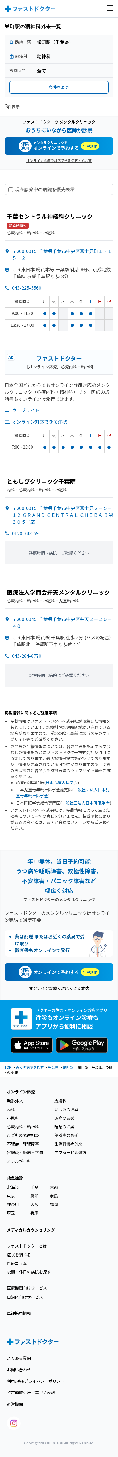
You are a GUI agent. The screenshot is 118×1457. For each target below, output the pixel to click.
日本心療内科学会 (62, 782)
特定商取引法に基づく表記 (31, 1392)
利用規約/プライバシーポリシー (35, 1381)
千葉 (34, 1187)
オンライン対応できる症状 (39, 421)
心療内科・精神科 (23, 1126)
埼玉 (11, 1213)
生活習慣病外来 (68, 1144)
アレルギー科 (19, 1161)
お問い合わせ (19, 1369)
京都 (54, 1187)
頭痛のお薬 (64, 1118)
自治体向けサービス (25, 1297)
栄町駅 (68, 1067)
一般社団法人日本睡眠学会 (86, 803)
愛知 (34, 1196)
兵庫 (34, 1213)
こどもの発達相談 (23, 1135)
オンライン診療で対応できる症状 (59, 988)
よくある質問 (19, 1358)
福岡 (54, 1204)
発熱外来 (15, 1101)
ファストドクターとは (27, 1246)
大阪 (34, 1204)
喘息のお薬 (64, 1126)
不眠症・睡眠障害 (23, 1144)
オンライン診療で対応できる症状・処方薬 (59, 160)
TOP (8, 1067)
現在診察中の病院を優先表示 (45, 189)
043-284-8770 (26, 655)
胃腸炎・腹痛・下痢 (25, 1152)
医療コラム (17, 1263)
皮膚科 (60, 1101)
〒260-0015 (62, 515)
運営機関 (15, 1404)
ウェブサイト (26, 410)
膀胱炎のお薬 (66, 1135)
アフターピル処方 (70, 1152)
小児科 (13, 1118)
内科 (11, 1109)
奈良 (54, 1196)
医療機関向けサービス (27, 1288)
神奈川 (13, 1204)
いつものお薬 (66, 1109)
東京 (11, 1196)
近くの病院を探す (30, 1067)
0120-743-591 (26, 533)
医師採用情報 (19, 1313)
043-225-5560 (26, 287)
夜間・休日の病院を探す (29, 1272)
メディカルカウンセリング (31, 1230)
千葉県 (53, 1067)
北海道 (13, 1187)
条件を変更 (59, 87)
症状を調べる (19, 1254)
